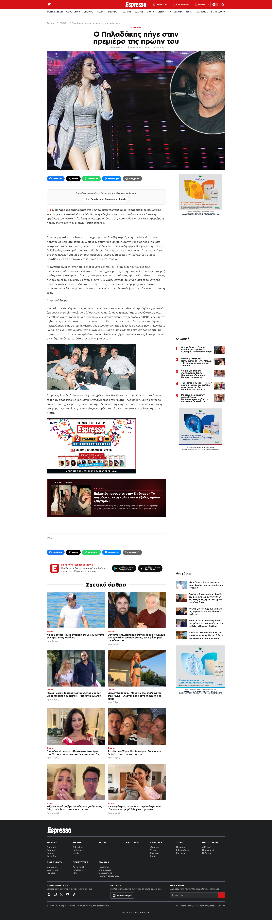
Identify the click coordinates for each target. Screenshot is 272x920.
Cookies (221, 906)
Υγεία (153, 850)
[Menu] (49, 4)
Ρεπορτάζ (51, 847)
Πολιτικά (206, 853)
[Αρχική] (59, 830)
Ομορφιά (155, 847)
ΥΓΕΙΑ (189, 11)
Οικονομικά (208, 850)
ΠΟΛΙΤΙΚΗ (126, 11)
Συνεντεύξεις (53, 870)
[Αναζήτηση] (222, 4)
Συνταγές (154, 853)
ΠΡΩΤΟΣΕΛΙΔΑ (175, 11)
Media (76, 853)
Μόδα (153, 856)
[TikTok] (74, 894)
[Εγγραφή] (221, 895)
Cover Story (53, 856)
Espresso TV (54, 862)
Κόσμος (50, 853)
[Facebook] (49, 894)
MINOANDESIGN (141, 913)
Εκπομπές (52, 867)
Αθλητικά (206, 847)
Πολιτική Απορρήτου (205, 906)
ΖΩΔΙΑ (161, 11)
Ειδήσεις (52, 842)
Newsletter (78, 870)
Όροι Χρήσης (105, 872)
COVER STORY (73, 11)
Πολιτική (51, 850)
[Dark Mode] (215, 4)
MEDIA (100, 11)
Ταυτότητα (104, 867)
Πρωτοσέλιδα (210, 842)
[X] (61, 894)
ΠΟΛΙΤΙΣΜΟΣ (201, 11)
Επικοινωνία (105, 870)
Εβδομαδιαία (183, 850)
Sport (102, 842)
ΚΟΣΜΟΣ (138, 11)
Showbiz (78, 842)
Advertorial (78, 867)
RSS (75, 872)
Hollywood (78, 850)
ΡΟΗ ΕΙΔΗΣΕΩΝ (55, 11)
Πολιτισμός (132, 842)
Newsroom (135, 47)
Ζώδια (179, 842)
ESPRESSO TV (218, 11)
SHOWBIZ (88, 11)
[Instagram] (55, 894)
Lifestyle (156, 842)
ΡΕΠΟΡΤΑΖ (112, 11)
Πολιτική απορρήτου (109, 875)
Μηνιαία (180, 853)
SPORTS (151, 11)
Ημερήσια (181, 847)
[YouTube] (67, 894)
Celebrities (78, 847)
